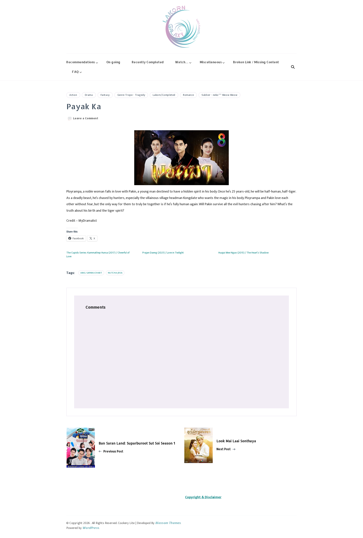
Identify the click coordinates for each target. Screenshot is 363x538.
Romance (188, 95)
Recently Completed (148, 62)
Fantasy (105, 95)
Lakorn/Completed (164, 95)
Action (73, 95)
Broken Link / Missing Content (256, 62)
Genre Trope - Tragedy (131, 95)
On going (113, 62)
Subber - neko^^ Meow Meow (219, 95)
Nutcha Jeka (115, 273)
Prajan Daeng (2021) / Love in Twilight (163, 252)
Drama (89, 95)
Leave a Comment (85, 118)
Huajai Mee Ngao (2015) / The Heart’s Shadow (243, 252)
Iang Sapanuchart (91, 273)
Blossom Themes (168, 523)
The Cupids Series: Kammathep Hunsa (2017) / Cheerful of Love (98, 254)
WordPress (90, 528)
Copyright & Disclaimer (203, 497)
